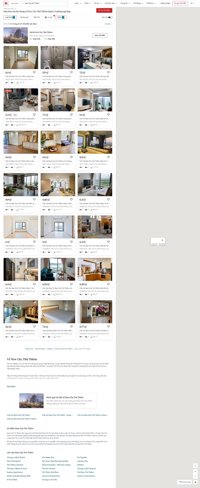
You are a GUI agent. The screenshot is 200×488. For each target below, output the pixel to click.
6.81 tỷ (46, 200)
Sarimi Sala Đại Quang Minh (19, 476)
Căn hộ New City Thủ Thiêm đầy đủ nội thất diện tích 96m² (95, 288)
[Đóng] (162, 240)
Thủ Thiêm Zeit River (50, 472)
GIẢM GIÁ (8, 91)
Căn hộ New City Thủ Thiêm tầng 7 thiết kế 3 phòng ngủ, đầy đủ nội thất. (57, 203)
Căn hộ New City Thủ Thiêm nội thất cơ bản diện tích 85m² (95, 331)
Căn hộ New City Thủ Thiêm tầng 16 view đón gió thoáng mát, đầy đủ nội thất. (95, 203)
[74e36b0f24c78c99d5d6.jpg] (21, 69)
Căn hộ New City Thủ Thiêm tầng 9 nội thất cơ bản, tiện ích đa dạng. (20, 161)
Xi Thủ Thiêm (12, 480)
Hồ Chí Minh (49, 36)
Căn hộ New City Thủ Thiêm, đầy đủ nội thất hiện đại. (95, 246)
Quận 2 (50, 349)
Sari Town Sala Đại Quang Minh (55, 461)
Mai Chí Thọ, (34, 36)
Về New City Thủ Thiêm (22, 359)
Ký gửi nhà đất (180, 3)
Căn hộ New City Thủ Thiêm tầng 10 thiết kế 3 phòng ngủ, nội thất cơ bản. (57, 246)
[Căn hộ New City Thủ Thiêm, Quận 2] (21, 153)
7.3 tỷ (45, 115)
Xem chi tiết (100, 35)
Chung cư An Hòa (49, 480)
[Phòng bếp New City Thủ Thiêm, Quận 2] (21, 280)
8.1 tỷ (8, 72)
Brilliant (80, 465)
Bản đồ (104, 17)
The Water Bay (48, 458)
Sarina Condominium (86, 476)
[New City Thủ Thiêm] (15, 35)
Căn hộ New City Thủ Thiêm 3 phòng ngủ (22, 419)
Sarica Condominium (51, 476)
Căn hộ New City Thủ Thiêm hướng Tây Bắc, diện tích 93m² (57, 76)
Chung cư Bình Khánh (16, 458)
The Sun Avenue (48, 469)
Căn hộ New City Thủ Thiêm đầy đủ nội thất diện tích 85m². (95, 119)
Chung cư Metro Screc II (17, 469)
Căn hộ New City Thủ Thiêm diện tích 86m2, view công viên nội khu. (20, 331)
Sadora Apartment (15, 472)
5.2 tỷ (8, 115)
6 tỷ (7, 242)
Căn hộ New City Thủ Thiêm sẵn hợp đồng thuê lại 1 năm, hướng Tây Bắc (95, 76)
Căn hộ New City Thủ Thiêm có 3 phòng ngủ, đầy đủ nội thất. (57, 161)
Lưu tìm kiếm (105, 10)
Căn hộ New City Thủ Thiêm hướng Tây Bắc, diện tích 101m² (20, 76)
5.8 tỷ (8, 157)
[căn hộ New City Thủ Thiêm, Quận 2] (95, 238)
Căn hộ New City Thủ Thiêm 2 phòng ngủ (93, 415)
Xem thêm (11, 387)
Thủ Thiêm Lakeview (15, 465)
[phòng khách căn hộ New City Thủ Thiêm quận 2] (58, 280)
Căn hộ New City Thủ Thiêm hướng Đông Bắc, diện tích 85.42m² (20, 119)
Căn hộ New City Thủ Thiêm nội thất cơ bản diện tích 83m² (20, 246)
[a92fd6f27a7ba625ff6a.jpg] (21, 111)
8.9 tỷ (8, 200)
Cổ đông (137, 3)
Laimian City (82, 461)
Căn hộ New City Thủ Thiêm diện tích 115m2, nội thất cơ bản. (95, 161)
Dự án (96, 3)
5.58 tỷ (83, 284)
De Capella (82, 458)
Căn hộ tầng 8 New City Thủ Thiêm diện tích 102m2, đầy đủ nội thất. (57, 331)
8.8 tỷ (83, 157)
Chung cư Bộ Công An (86, 469)
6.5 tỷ (83, 200)
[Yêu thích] (34, 72)
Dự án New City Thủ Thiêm (41, 32)
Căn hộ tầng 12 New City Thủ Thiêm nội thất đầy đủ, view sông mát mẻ (57, 288)
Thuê (86, 3)
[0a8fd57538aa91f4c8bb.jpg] (58, 69)
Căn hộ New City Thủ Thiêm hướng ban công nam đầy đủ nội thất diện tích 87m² (57, 119)
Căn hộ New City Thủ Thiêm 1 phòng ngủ (58, 415)
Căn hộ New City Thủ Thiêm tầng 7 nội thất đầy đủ (20, 288)
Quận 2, (42, 36)
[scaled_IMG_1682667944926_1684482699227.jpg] (95, 69)
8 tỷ (44, 242)
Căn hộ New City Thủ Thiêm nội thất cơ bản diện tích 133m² (20, 203)
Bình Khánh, (29, 79)
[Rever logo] (6, 3)
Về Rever (150, 3)
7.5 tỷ (82, 72)
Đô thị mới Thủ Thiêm (63, 349)
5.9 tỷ (45, 72)
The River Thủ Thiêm (85, 472)
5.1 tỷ (82, 115)
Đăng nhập (165, 3)
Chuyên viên (110, 3)
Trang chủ (29, 349)
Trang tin (124, 3)
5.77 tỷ (83, 327)
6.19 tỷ (46, 284)
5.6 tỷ (45, 157)
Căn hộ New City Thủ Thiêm (18, 415)
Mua (77, 3)
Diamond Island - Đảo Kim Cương (56, 465)
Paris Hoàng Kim (14, 461)
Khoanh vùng (186, 482)
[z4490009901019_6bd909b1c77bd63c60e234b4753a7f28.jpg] (58, 111)
